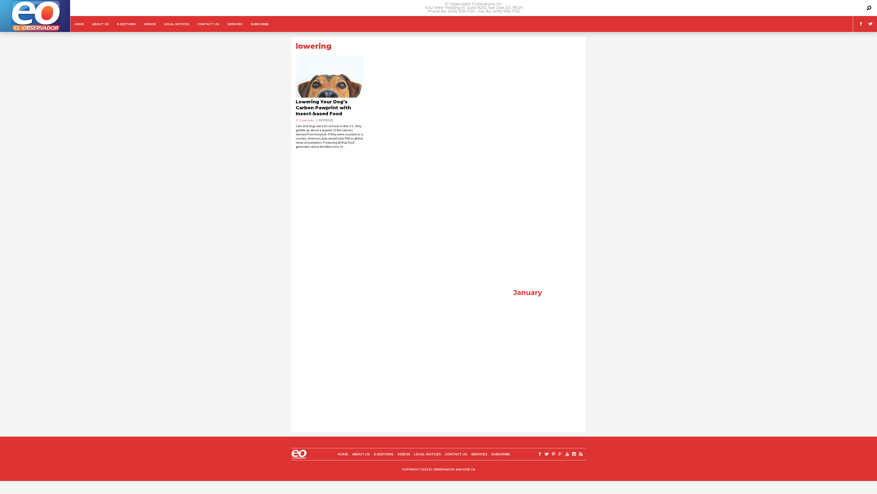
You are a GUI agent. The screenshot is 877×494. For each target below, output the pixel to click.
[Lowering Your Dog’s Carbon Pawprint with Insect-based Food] (330, 76)
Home (79, 24)
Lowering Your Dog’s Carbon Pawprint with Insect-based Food (323, 107)
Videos (150, 24)
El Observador (305, 120)
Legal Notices (176, 24)
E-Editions (126, 24)
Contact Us (208, 24)
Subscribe (260, 24)
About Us (100, 24)
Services (234, 24)
